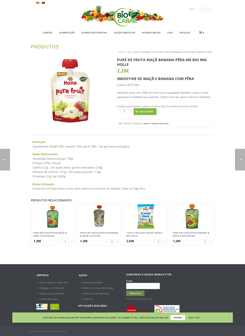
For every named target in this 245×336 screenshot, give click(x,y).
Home (121, 52)
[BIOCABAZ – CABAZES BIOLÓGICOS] (127, 17)
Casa (170, 32)
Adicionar (146, 111)
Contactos (87, 299)
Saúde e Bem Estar (124, 32)
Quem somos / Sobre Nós (54, 282)
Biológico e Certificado (52, 288)
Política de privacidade (52, 293)
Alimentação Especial (94, 32)
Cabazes (47, 32)
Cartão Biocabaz (49, 299)
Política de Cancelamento (95, 293)
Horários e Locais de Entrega (97, 288)
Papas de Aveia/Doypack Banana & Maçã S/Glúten (99, 234)
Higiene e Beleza (151, 32)
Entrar (192, 9)
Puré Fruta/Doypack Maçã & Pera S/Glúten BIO (50, 234)
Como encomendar (92, 282)
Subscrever (135, 293)
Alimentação (67, 32)
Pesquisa (185, 32)
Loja (128, 52)
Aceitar (178, 317)
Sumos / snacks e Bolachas (155, 123)
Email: (129, 281)
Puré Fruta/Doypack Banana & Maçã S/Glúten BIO (191, 234)
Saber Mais (194, 317)
